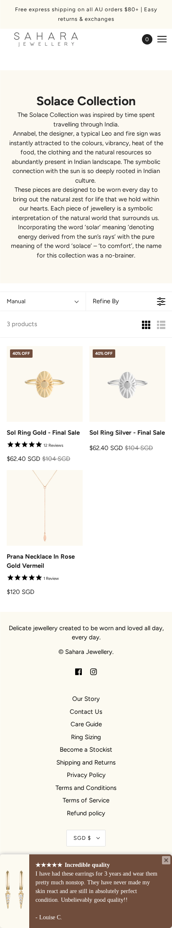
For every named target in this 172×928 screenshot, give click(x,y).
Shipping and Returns (86, 762)
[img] (78, 671)
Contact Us (86, 711)
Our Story (86, 699)
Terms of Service (86, 800)
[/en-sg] (54, 39)
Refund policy (86, 813)
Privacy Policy (86, 775)
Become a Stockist (86, 749)
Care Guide (86, 724)
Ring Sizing (86, 737)
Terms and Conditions (86, 788)
